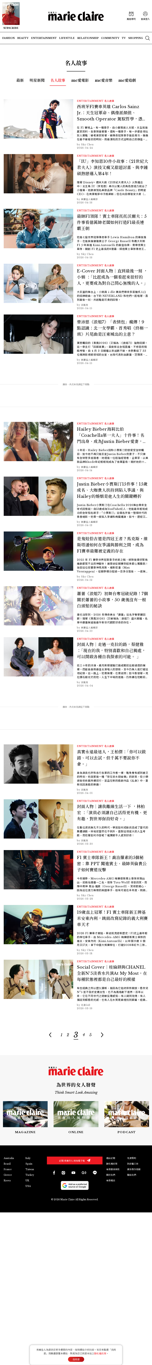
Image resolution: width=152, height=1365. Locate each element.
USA (28, 1186)
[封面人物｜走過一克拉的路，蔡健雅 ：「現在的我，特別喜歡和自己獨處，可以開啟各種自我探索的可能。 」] (76, 662)
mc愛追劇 (127, 80)
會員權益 (110, 1180)
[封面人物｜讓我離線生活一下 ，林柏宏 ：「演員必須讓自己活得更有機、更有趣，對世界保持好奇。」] (76, 822)
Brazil (7, 1163)
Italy (28, 1158)
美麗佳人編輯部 (89, 199)
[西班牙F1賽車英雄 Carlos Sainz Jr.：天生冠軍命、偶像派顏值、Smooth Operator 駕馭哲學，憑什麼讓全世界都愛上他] (76, 124)
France (8, 1169)
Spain (28, 1163)
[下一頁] (102, 1034)
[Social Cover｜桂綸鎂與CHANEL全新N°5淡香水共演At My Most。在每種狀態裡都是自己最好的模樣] (76, 985)
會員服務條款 (113, 1169)
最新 (20, 80)
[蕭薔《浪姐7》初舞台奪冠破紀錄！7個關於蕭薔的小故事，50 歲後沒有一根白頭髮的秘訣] (76, 609)
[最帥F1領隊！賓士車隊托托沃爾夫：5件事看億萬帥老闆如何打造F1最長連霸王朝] (76, 234)
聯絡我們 (131, 1175)
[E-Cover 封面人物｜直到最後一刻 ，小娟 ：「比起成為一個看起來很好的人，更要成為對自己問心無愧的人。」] (76, 287)
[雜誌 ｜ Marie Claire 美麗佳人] (11, 16)
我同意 (76, 1359)
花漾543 (85, 1005)
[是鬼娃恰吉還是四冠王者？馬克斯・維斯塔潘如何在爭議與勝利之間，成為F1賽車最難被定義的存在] (76, 556)
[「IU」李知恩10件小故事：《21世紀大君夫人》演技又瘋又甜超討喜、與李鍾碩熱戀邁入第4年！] (76, 179)
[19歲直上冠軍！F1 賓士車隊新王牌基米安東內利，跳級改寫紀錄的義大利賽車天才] (76, 930)
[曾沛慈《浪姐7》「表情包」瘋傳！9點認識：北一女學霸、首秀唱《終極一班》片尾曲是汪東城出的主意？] (76, 339)
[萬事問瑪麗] (126, 1117)
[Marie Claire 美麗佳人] (76, 16)
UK (27, 1180)
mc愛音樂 (103, 80)
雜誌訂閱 (110, 1158)
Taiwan (29, 1169)
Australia (9, 1158)
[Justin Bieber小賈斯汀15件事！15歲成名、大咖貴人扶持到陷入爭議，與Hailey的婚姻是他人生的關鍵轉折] (76, 502)
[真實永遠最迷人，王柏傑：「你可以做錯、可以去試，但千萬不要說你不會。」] (76, 769)
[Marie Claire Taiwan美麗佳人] (73, 1173)
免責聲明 (131, 1158)
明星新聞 (37, 80)
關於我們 (110, 1175)
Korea (7, 1180)
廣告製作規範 (134, 1169)
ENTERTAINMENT (90, 101)
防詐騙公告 (132, 1163)
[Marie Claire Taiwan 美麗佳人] (63, 1172)
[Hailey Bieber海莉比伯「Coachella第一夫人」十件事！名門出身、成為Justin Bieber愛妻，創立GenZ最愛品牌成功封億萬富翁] (76, 447)
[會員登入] (145, 16)
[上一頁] (50, 1034)
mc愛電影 (80, 80)
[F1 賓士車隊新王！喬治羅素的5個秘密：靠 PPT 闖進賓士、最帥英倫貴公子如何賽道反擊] (76, 875)
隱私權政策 (111, 1163)
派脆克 (84, 305)
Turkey (29, 1175)
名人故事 (57, 80)
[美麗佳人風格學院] (131, 16)
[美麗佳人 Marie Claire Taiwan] (54, 1173)
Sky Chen (87, 144)
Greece (8, 1175)
